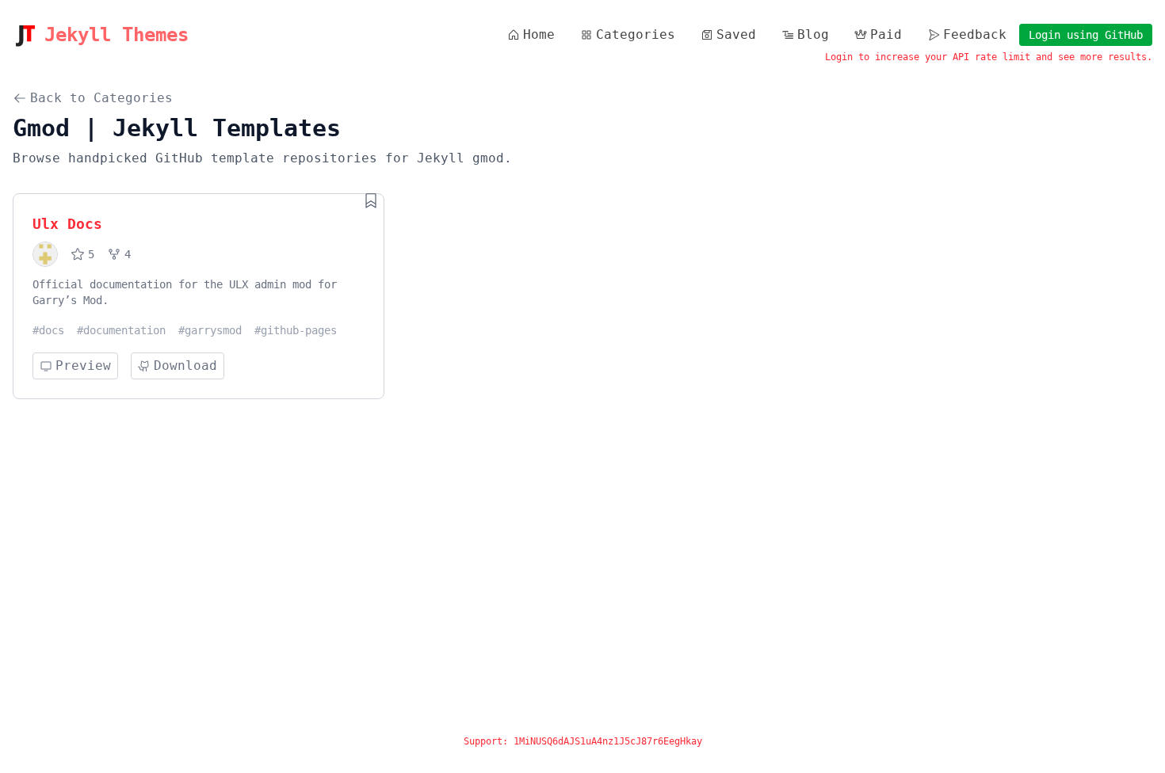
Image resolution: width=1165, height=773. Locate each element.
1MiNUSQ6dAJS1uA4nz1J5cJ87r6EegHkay (608, 741)
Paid (886, 34)
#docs (48, 330)
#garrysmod (210, 330)
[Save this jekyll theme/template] (370, 200)
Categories (635, 34)
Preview (83, 365)
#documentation (121, 330)
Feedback (974, 34)
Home (539, 34)
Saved (736, 34)
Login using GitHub (1086, 35)
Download (185, 365)
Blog (813, 34)
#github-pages (295, 330)
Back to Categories (101, 97)
